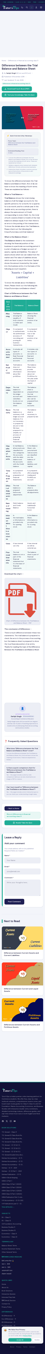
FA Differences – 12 (8, 1325)
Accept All (20, 1340)
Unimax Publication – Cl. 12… (12, 1174)
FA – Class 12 (6, 1221)
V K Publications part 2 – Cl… (12, 1204)
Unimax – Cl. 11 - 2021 (9, 1168)
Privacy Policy (7, 1307)
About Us (5, 1287)
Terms (25, 1347)
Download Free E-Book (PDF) (18, 89)
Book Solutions (7, 1291)
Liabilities (22, 277)
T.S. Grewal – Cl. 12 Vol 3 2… (11, 1152)
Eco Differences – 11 (9, 1319)
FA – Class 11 (6, 1217)
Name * (7, 855)
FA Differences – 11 (8, 1316)
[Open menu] (41, 7)
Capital (27, 272)
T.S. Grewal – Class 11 (9, 1132)
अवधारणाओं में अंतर (7, 1270)
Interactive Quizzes (8, 1294)
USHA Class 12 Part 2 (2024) (12, 1194)
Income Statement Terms (11, 1249)
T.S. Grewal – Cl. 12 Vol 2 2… (11, 1148)
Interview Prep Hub (8, 1297)
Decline (37, 1340)
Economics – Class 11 (9, 1234)
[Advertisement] (22, 33)
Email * (7, 867)
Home (4, 61)
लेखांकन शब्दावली (6, 1274)
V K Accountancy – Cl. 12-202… (13, 1200)
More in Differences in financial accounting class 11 (18, 815)
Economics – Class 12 (9, 1237)
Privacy (18, 1347)
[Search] (27, 7)
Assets (16, 272)
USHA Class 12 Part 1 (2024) (12, 1187)
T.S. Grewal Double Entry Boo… (13, 1155)
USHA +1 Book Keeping (9, 1178)
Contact (32, 1347)
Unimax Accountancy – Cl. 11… (12, 1158)
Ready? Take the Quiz (24, 823)
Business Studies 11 (8, 1227)
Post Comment (14, 901)
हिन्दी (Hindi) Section (9, 1300)
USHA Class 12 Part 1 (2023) (11, 1184)
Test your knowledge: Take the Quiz (21, 95)
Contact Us (6, 1304)
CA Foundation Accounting (11, 1224)
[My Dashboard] (36, 7)
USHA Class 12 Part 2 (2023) (12, 1191)
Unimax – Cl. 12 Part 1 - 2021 (12, 1171)
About (12, 1347)
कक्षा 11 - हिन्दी (6, 1264)
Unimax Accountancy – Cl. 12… (12, 1161)
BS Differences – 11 (8, 1322)
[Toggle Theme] (22, 7)
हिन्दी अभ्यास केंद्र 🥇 (8, 1261)
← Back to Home (13, 808)
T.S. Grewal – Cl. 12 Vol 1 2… (11, 1145)
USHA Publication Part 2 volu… (12, 1197)
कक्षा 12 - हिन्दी (6, 1267)
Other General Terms (9, 1252)
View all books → (8, 1207)
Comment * (9, 878)
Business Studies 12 (9, 1230)
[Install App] (31, 7)
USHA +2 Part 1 (7, 1181)
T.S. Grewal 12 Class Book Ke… (12, 1135)
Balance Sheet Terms (9, 1246)
